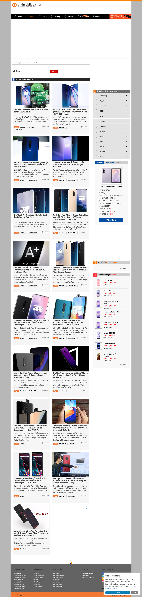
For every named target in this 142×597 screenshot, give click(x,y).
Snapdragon (18, 129)
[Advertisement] (111, 73)
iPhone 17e (108, 280)
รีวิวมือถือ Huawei (38, 580)
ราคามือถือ (56, 573)
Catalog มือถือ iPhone (19, 577)
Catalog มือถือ (17, 573)
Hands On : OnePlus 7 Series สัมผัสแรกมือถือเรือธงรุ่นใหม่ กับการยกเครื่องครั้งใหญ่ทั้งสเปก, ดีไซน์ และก (31, 164)
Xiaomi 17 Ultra (109, 343)
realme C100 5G (109, 333)
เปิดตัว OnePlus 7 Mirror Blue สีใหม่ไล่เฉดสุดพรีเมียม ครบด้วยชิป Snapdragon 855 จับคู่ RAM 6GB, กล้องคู (70, 112)
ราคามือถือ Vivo (57, 584)
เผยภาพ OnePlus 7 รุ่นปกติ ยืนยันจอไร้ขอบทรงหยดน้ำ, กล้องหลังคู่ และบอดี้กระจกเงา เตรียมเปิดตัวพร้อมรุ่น (30, 375)
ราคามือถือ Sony (57, 586)
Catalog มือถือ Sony (19, 588)
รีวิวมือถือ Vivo (37, 584)
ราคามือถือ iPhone (58, 577)
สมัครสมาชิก (85, 575)
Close (135, 592)
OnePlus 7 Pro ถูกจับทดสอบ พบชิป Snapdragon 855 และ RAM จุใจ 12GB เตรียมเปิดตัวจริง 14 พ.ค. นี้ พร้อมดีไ (68, 322)
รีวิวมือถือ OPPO (38, 582)
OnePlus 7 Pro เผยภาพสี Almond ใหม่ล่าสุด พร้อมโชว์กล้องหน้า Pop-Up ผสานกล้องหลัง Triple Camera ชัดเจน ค (70, 270)
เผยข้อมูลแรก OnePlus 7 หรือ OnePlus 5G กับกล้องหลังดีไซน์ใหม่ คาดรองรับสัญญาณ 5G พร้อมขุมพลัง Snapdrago (69, 480)
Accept (117, 592)
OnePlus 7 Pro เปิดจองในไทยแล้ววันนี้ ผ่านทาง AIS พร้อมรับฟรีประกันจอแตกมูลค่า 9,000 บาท (70, 164)
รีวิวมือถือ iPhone (38, 577)
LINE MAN (23, 127)
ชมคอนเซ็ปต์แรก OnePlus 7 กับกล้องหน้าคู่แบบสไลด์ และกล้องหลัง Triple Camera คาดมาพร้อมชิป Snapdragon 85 (31, 533)
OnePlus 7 (32, 127)
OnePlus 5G (62, 443)
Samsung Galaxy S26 (111, 322)
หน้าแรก (25, 63)
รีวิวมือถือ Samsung (39, 575)
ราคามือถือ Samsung (58, 575)
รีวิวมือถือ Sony (38, 586)
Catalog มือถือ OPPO (19, 582)
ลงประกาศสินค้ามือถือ (88, 573)
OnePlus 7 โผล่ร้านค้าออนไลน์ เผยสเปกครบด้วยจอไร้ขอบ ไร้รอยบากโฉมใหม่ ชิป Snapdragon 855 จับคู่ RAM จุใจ (31, 428)
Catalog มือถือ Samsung (20, 575)
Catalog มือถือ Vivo (19, 584)
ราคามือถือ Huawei (58, 580)
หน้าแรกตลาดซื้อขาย (88, 577)
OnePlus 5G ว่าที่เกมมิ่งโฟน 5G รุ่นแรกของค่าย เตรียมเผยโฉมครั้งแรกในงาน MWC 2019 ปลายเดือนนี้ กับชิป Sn (70, 428)
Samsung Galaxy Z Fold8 (111, 186)
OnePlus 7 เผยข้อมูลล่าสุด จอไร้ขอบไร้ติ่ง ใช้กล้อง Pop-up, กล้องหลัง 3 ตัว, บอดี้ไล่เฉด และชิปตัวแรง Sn (70, 375)
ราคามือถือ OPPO (58, 582)
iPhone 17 (107, 291)
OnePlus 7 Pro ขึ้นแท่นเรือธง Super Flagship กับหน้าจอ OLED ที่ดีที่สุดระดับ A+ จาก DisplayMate (31, 270)
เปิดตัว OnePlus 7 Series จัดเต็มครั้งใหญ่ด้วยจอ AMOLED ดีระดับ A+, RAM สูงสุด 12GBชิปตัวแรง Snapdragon (70, 217)
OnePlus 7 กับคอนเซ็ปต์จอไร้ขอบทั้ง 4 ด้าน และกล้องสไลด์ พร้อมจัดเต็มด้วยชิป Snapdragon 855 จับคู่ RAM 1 (30, 480)
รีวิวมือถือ (36, 573)
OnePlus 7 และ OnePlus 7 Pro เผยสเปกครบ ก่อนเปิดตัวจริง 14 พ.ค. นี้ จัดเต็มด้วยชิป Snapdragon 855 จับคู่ (31, 322)
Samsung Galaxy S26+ (112, 312)
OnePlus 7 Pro (33, 180)
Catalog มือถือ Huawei (20, 580)
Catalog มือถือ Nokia (19, 586)
